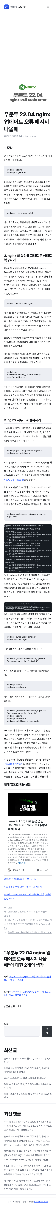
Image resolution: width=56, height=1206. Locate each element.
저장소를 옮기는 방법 (13, 763)
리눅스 (30, 911)
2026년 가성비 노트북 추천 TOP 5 (20, 879)
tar (15, 911)
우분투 (37, 911)
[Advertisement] (28, 43)
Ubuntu (21, 911)
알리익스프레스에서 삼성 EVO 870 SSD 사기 (25, 1078)
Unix (10, 907)
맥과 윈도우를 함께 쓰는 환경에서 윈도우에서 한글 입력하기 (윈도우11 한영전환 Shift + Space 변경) (28, 924)
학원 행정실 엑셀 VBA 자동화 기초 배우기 (23, 886)
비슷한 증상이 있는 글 (14, 479)
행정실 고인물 (15, 7)
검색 (6, 1024)
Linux (10, 911)
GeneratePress (41, 1201)
